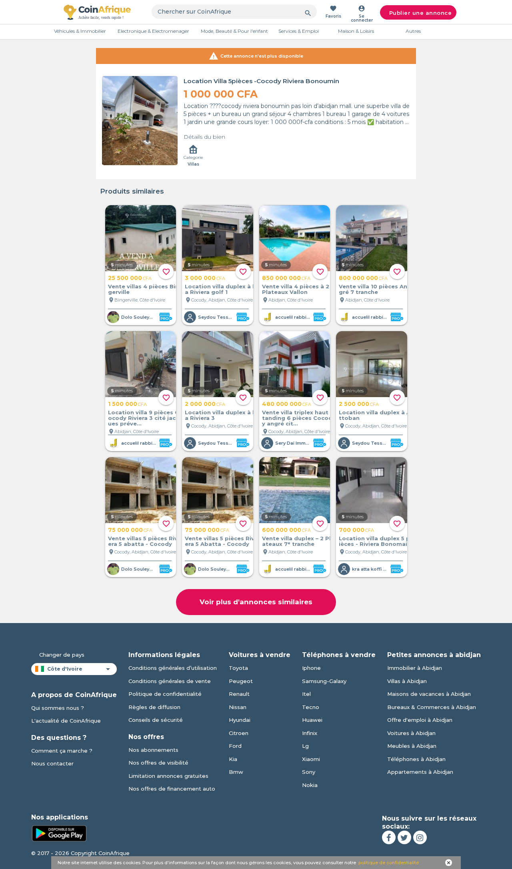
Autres (413, 31)
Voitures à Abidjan (411, 733)
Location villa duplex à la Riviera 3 (219, 415)
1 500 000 (127, 404)
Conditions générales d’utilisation (172, 668)
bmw (236, 772)
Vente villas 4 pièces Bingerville (143, 289)
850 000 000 (286, 278)
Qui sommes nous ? (57, 708)
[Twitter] (404, 837)
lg (305, 746)
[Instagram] (420, 837)
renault (239, 694)
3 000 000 (205, 278)
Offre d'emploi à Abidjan (419, 720)
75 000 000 (130, 529)
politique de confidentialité (388, 862)
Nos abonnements (153, 750)
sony (308, 772)
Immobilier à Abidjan (414, 668)
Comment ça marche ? (61, 750)
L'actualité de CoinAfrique (66, 720)
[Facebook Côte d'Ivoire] (389, 837)
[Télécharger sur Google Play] (59, 832)
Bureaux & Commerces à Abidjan (431, 707)
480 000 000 (286, 404)
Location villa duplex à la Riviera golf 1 (219, 289)
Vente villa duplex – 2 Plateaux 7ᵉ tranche (296, 541)
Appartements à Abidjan (420, 772)
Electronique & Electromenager (153, 31)
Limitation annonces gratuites (168, 776)
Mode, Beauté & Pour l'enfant (234, 31)
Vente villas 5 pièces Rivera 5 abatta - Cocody (143, 541)
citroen (238, 733)
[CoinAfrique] (97, 12)
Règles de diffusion (154, 707)
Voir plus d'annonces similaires (256, 602)
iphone (311, 668)
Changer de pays (61, 654)
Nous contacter (52, 763)
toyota (238, 668)
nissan (237, 707)
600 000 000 (286, 529)
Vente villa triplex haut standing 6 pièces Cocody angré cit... (297, 418)
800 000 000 (363, 278)
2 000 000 (205, 404)
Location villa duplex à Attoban (374, 415)
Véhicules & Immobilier (80, 31)
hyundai (239, 720)
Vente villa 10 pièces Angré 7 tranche (373, 289)
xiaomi (311, 759)
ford (235, 746)
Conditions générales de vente (169, 681)
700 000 (356, 529)
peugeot (241, 681)
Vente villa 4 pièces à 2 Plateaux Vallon (295, 289)
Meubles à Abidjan (411, 746)
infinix (309, 733)
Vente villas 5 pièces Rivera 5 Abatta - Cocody (219, 541)
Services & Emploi (298, 31)
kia (233, 759)
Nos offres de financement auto (171, 788)
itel (306, 694)
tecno (310, 707)
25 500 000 (130, 278)
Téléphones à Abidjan (416, 759)
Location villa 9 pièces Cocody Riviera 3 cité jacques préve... (144, 418)
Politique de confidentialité (165, 694)
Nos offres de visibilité (158, 762)
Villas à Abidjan (407, 681)
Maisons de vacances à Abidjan (429, 694)
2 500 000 (359, 404)
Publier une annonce (420, 13)
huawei (312, 720)
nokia (310, 785)
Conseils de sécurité (155, 720)
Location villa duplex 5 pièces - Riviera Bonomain (375, 541)
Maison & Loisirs (356, 31)
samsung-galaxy (324, 681)
